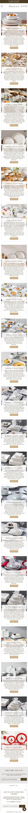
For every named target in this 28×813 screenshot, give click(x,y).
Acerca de (14, 785)
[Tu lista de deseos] (24, 6)
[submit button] (22, 806)
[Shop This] (14, 31)
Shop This (14, 238)
